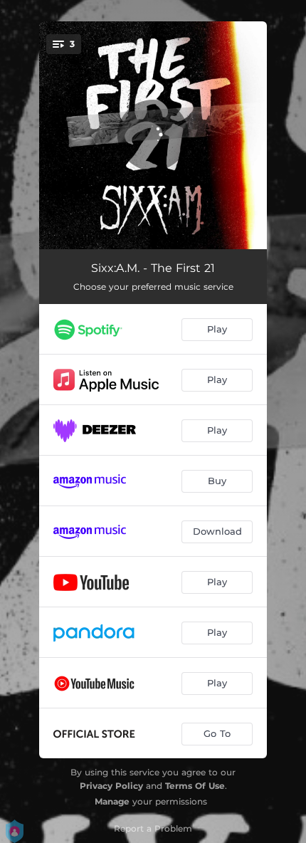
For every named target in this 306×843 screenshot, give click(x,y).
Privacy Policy (111, 785)
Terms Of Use (195, 785)
